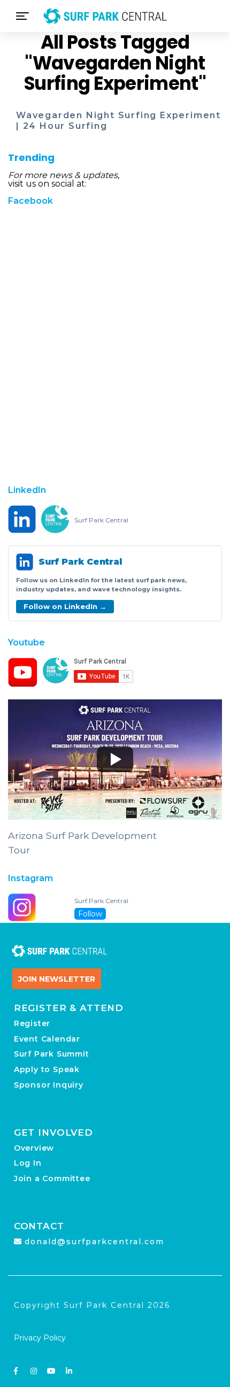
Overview (34, 1148)
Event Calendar (47, 1039)
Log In (28, 1163)
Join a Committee (52, 1178)
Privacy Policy (40, 1338)
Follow (90, 914)
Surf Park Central (101, 520)
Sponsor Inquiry (48, 1085)
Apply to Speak (47, 1069)
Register (32, 1023)
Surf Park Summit (51, 1054)
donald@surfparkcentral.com (94, 1241)
